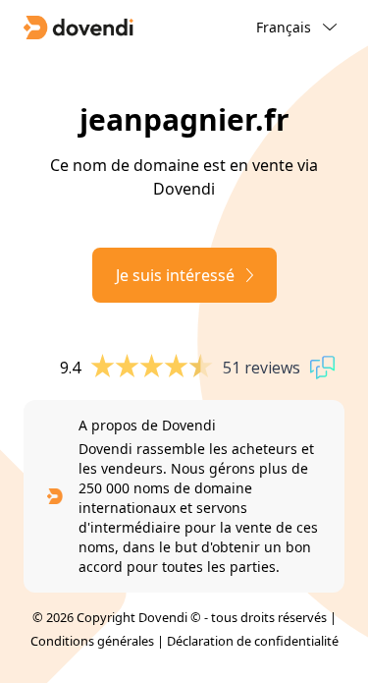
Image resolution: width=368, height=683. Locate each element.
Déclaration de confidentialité (253, 641)
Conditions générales (92, 641)
